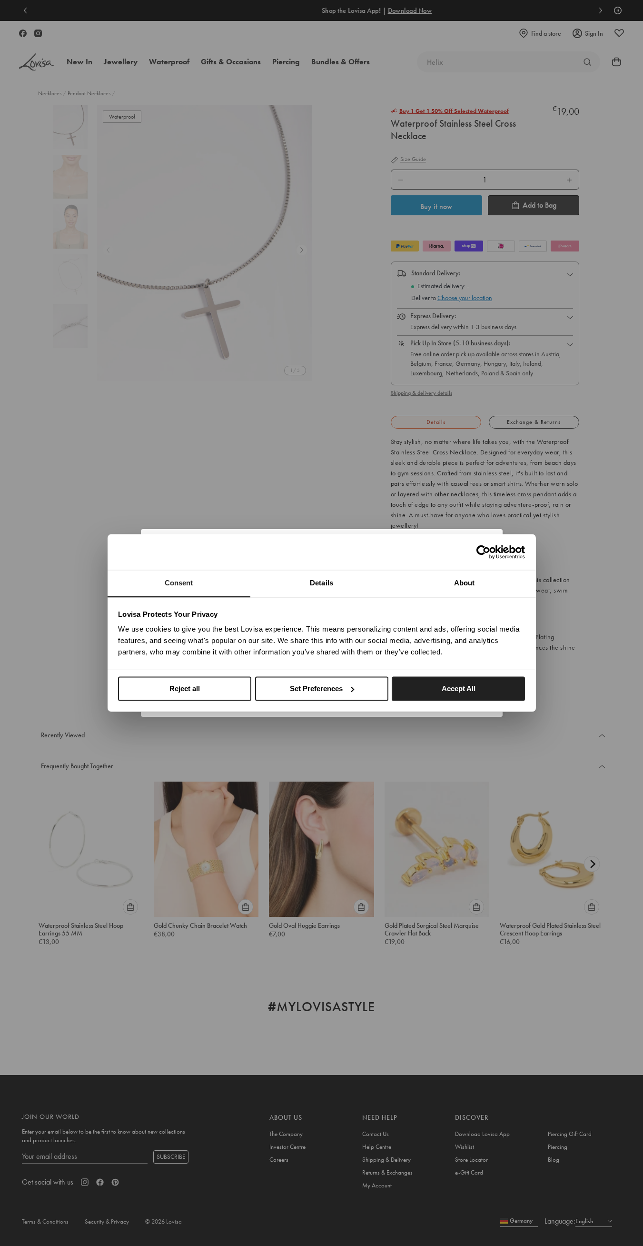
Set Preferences (316, 688)
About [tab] (464, 583)
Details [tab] (321, 583)
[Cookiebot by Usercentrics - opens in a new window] (483, 552)
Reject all (184, 688)
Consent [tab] (179, 583)
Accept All (458, 688)
